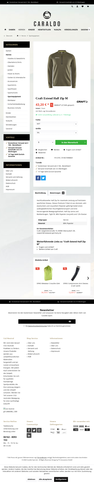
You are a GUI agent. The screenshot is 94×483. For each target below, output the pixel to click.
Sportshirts (11, 85)
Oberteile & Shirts (14, 62)
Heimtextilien (11, 117)
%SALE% (9, 121)
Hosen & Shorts (13, 74)
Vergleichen (42, 150)
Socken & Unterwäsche (16, 77)
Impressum (10, 189)
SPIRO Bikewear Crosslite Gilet (48, 283)
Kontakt (9, 174)
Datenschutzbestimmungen (37, 326)
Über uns (9, 171)
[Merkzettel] (82, 6)
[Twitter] (43, 178)
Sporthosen (12, 89)
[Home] (5, 29)
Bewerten (42, 152)
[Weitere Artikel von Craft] (82, 102)
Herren (8, 55)
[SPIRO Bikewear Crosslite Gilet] (48, 273)
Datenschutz (10, 183)
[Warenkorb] (88, 6)
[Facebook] (38, 178)
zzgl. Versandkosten (49, 111)
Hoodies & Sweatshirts (16, 58)
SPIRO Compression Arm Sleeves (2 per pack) (75, 284)
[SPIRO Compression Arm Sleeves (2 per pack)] (75, 273)
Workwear (11, 100)
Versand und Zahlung (14, 177)
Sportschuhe (12, 93)
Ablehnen (31, 479)
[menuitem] (88, 6)
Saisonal (9, 129)
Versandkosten (42, 457)
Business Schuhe (14, 108)
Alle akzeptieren (45, 479)
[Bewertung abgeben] (56, 101)
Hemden (10, 66)
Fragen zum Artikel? (73, 150)
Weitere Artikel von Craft (48, 249)
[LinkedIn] (29, 435)
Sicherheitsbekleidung (16, 104)
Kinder (8, 113)
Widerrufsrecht (12, 180)
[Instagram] (39, 430)
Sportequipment (14, 96)
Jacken (10, 70)
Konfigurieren (61, 479)
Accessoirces (12, 81)
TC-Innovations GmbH (65, 460)
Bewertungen (57, 193)
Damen (8, 51)
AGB (7, 186)
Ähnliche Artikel (41, 260)
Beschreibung (40, 193)
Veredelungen (11, 125)
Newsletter (55, 343)
